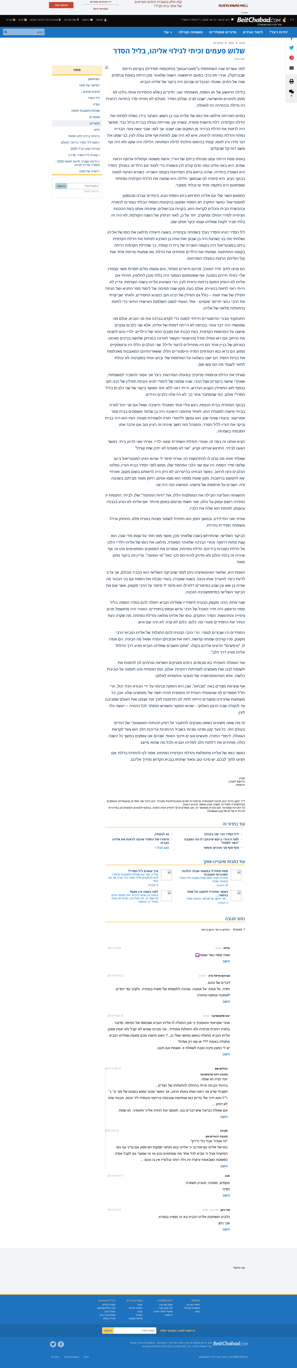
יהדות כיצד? (278, 32)
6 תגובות (153, 885)
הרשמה (168, 1315)
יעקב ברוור (233, 801)
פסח (231, 43)
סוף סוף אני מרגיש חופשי (221, 847)
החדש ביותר (222, 929)
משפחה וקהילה (191, 32)
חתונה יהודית (135, 1308)
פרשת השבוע (135, 1318)
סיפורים (218, 43)
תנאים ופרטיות (71, 1357)
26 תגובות (222, 885)
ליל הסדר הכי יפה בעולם (221, 834)
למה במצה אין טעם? (143, 891)
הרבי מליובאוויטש (106, 1308)
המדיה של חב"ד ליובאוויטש (213, 1357)
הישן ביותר (207, 929)
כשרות (139, 1315)
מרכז (230, 1357)
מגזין (197, 1311)
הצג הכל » (162, 847)
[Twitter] (53, 1344)
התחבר (100, 19)
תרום (20, 19)
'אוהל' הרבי (109, 1311)
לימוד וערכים (253, 32)
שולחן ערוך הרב (107, 1315)
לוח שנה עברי (165, 1308)
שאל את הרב (70, 19)
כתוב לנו (55, 1357)
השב (226, 961)
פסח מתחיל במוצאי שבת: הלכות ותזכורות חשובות (205, 872)
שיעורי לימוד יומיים (163, 1311)
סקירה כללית (108, 1304)
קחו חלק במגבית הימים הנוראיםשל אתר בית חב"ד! (158, 4)
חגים (242, 43)
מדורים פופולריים (222, 32)
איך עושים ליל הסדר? (143, 871)
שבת (140, 1311)
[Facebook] (61, 1344)
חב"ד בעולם (109, 1318)
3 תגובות (223, 902)
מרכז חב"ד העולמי (139, 1343)
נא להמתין (162, 834)
